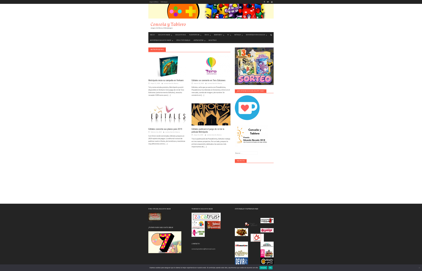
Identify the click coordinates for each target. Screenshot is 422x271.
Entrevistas (198, 40)
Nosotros (212, 40)
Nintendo (218, 35)
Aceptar (263, 267)
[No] (419, 268)
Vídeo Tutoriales (183, 40)
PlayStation (194, 35)
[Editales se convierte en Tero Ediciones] (211, 65)
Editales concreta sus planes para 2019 (165, 129)
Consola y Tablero (168, 24)
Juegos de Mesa (153, 2)
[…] (169, 95)
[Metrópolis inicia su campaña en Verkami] (167, 65)
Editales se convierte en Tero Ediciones (208, 80)
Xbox (207, 35)
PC (228, 35)
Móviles (237, 35)
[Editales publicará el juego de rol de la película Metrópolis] (211, 114)
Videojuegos (164, 2)
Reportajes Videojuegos (255, 35)
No (270, 267)
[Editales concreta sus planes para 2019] (167, 114)
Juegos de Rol (180, 35)
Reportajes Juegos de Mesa (160, 40)
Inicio (152, 35)
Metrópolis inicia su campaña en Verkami (166, 80)
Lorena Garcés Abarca (171, 83)
